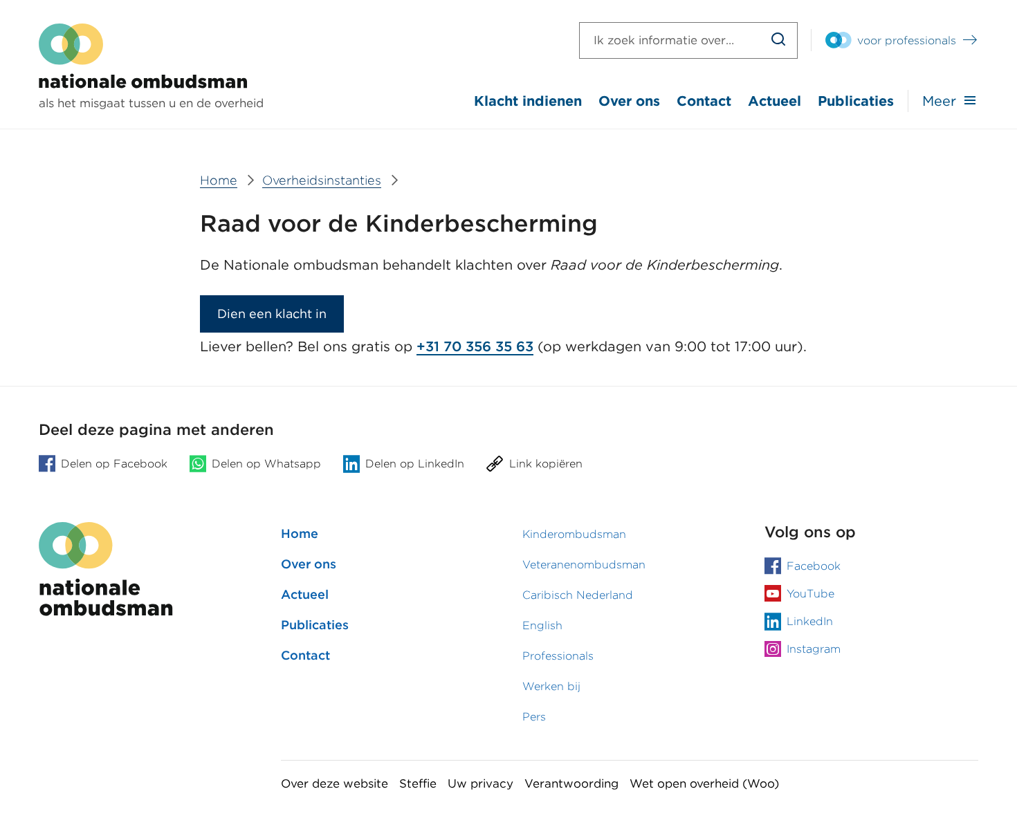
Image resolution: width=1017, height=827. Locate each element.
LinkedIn (810, 621)
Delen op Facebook (114, 463)
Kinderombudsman (574, 534)
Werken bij (551, 686)
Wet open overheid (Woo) (704, 783)
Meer (939, 101)
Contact (704, 101)
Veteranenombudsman (583, 564)
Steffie (418, 783)
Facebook (814, 566)
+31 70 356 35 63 (474, 346)
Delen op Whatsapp (266, 463)
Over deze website (334, 783)
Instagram (814, 649)
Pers (534, 716)
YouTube (810, 593)
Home (299, 533)
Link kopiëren (546, 463)
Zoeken (779, 40)
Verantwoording (571, 783)
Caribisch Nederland (577, 595)
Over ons (629, 101)
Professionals (558, 655)
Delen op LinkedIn (414, 463)
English (542, 625)
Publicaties (856, 101)
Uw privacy (480, 783)
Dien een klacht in (272, 313)
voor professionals (906, 40)
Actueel (774, 101)
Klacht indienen (528, 101)
